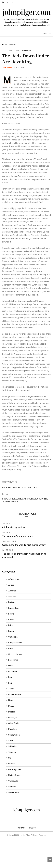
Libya (10, 700)
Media (11, 706)
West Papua (13, 792)
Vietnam (12, 787)
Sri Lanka (12, 746)
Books (11, 619)
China (10, 648)
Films (10, 666)
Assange (12, 591)
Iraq (10, 683)
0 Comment (26, 51)
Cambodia (13, 637)
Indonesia (12, 671)
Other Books (13, 723)
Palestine (12, 729)
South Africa (14, 735)
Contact (21, 828)
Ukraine (11, 764)
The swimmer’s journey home (17, 536)
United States (14, 775)
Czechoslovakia (15, 654)
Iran (10, 677)
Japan (11, 689)
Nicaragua (12, 717)
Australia (12, 45)
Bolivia (11, 614)
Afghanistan (14, 579)
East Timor (13, 660)
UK (9, 758)
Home (4, 45)
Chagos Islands (15, 642)
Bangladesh (13, 608)
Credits (32, 828)
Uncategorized (14, 769)
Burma (11, 631)
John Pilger (7, 68)
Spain (10, 740)
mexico (11, 712)
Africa (11, 585)
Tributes (12, 752)
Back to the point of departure (19, 487)
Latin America (14, 694)
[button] (4, 2)
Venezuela (13, 781)
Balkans (11, 602)
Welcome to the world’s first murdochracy (24, 545)
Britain (11, 625)
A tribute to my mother (13, 527)
